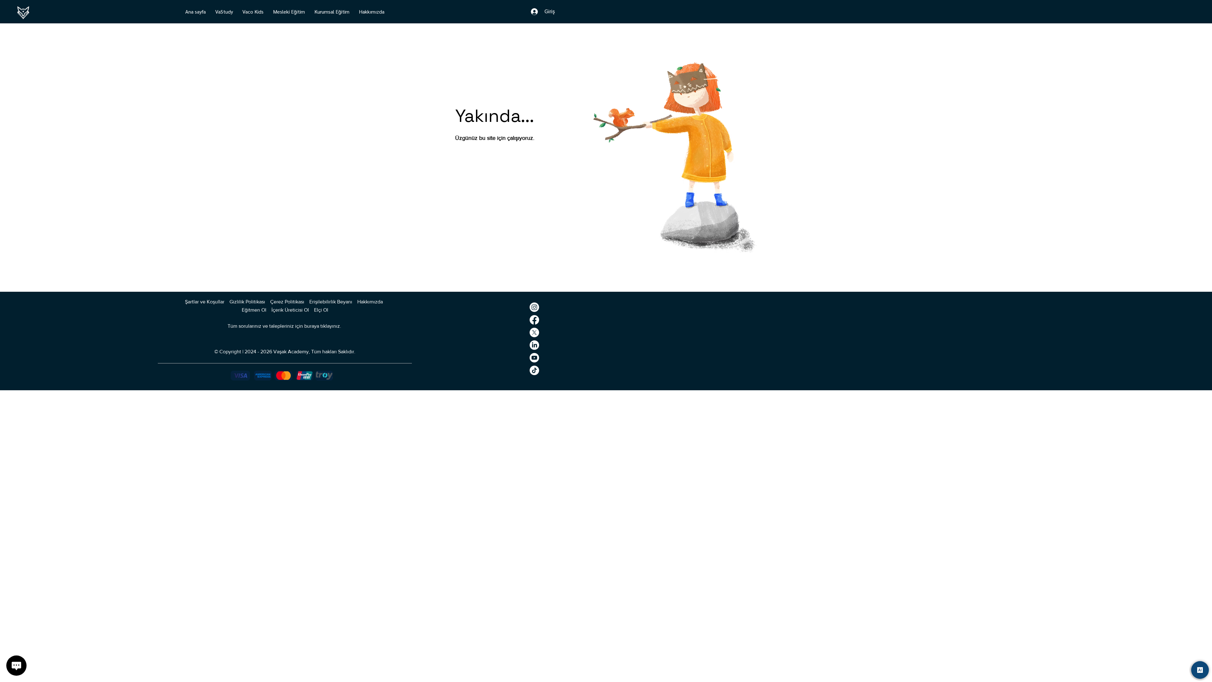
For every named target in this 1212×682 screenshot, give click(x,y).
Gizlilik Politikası (247, 301)
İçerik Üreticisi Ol (290, 310)
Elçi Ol (321, 310)
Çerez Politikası (287, 301)
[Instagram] (534, 307)
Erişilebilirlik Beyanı (330, 301)
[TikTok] (534, 370)
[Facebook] (534, 320)
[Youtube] (534, 357)
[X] (534, 332)
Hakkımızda (370, 301)
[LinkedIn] (534, 345)
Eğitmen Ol (254, 310)
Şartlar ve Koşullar (204, 301)
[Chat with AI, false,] (1200, 670)
